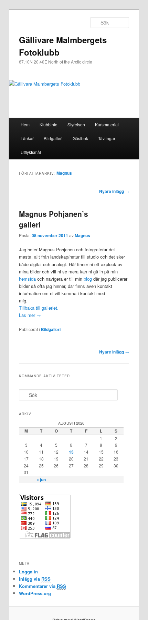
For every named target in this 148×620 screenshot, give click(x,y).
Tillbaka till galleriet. (39, 307)
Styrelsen (76, 124)
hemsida (27, 278)
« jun (41, 479)
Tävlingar (106, 138)
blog (88, 278)
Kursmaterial (107, 124)
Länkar (27, 138)
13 (71, 452)
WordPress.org (35, 593)
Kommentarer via (42, 586)
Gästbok (80, 138)
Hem (25, 124)
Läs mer (30, 315)
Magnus (64, 173)
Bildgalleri (53, 138)
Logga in (28, 571)
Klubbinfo (48, 124)
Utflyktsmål (31, 152)
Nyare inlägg (114, 191)
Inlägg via (35, 578)
